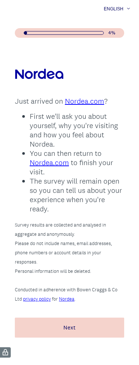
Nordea (67, 299)
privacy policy (37, 299)
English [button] (113, 8)
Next (69, 327)
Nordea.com (84, 101)
